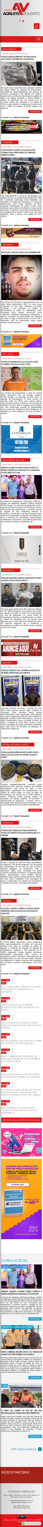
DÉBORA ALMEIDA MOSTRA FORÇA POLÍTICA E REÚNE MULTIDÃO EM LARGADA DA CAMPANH (21, 1292)
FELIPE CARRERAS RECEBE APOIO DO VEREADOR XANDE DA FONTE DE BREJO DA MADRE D (21, 1353)
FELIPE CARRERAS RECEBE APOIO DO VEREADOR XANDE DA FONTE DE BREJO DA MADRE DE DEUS (20, 1059)
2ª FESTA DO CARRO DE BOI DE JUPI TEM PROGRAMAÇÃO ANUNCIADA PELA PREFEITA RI (21, 1411)
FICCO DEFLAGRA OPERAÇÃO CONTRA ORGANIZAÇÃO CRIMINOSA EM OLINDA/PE (21, 989)
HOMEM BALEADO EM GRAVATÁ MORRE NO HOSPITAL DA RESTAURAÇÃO (21, 1042)
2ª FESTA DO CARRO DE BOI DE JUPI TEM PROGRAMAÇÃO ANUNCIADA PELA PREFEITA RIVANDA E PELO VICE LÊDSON (21, 1092)
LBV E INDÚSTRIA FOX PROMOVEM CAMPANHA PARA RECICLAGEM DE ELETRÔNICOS (19, 1110)
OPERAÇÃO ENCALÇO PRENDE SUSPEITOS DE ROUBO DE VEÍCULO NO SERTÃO (20, 1007)
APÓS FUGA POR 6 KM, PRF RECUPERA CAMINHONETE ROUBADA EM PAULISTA (20, 1075)
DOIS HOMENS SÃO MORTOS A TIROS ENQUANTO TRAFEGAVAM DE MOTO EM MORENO (21, 1025)
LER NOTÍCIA (35, 111)
